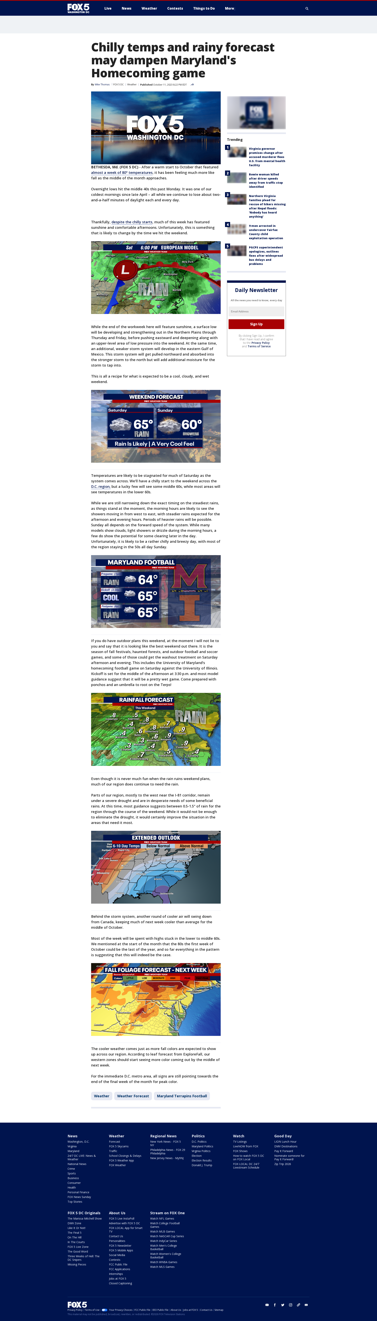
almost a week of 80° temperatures (122, 172)
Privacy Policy (261, 343)
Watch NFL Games (162, 1218)
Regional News (163, 1136)
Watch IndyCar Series (163, 1241)
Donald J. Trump (202, 1165)
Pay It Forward (283, 1151)
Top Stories (75, 1201)
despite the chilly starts (132, 222)
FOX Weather (117, 1165)
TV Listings (240, 1141)
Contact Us (116, 1236)
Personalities (117, 1241)
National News (77, 1164)
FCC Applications (119, 1269)
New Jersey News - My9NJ (167, 1158)
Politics (198, 1136)
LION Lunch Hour (285, 1141)
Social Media (117, 1255)
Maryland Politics (202, 1146)
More (229, 8)
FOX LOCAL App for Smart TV (126, 1229)
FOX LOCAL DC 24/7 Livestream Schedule (246, 1165)
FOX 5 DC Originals (84, 1213)
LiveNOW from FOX (245, 1146)
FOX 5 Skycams (119, 1146)
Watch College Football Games (165, 1225)
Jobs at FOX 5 (117, 1278)
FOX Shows (240, 1151)
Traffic (113, 1151)
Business (73, 1178)
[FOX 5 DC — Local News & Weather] (80, 8)
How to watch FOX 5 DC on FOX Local (248, 1157)
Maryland (73, 1151)
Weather (132, 84)
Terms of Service (259, 346)
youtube (267, 1305)
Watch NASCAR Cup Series (167, 1236)
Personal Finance (78, 1192)
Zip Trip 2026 (282, 1164)
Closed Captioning (120, 1283)
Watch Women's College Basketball (165, 1255)
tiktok (298, 1305)
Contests (114, 1260)
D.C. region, (101, 486)
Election (197, 1156)
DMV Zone (74, 1223)
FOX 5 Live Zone (78, 1247)
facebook (275, 1305)
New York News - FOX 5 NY (165, 1143)
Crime (71, 1168)
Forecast (114, 1141)
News (72, 1136)
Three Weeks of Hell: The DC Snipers (84, 1258)
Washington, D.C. (78, 1141)
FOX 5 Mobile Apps (121, 1250)
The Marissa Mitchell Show (85, 1218)
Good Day (283, 1136)
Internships (116, 1274)
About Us (117, 1213)
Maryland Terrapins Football (182, 1096)
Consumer (74, 1183)
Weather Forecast (133, 1096)
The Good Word (78, 1251)
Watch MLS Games (162, 1267)
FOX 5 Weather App (121, 1160)
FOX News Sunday (79, 1197)
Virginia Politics (201, 1151)
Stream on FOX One (167, 1213)
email (306, 1305)
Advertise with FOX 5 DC (124, 1223)
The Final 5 (74, 1232)
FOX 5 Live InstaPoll (121, 1218)
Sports (72, 1173)
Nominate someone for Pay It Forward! (289, 1157)
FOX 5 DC (118, 84)
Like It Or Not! (76, 1228)
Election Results (202, 1160)
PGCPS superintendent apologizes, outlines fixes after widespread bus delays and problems (266, 255)
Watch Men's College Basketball (163, 1247)
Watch (238, 1136)
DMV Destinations (285, 1146)
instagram (290, 1305)
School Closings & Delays (125, 1156)
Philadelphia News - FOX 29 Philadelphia (167, 1151)
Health (72, 1187)
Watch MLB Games (162, 1231)
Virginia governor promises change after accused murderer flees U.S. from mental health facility (267, 157)
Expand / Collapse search (307, 8)
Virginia (72, 1146)
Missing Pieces (77, 1264)
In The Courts (76, 1242)
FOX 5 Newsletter (120, 1245)
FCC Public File (118, 1264)
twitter (283, 1305)
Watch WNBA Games (163, 1262)
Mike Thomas (102, 84)
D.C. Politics (199, 1141)
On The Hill (74, 1237)
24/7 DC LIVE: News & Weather (82, 1157)
